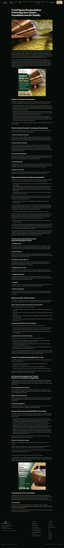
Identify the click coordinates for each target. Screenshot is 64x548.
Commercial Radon (35, 527)
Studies (46, 117)
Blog (31, 1)
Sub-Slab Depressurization (36, 532)
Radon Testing (34, 525)
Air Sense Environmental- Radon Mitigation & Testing (30, 506)
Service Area (20, 2)
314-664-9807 (52, 2)
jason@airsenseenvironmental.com (18, 507)
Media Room (50, 535)
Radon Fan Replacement (36, 530)
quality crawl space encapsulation (33, 407)
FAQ (29, 1)
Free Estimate (59, 2)
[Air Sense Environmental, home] (5, 2)
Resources (25, 1)
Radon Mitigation (12, 2)
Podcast (34, 1)
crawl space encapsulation (37, 56)
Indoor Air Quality (35, 534)
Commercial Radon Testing (36, 528)
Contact (47, 1)
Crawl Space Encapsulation (36, 535)
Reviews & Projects (39, 2)
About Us (43, 2)
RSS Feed (50, 537)
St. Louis (34, 368)
